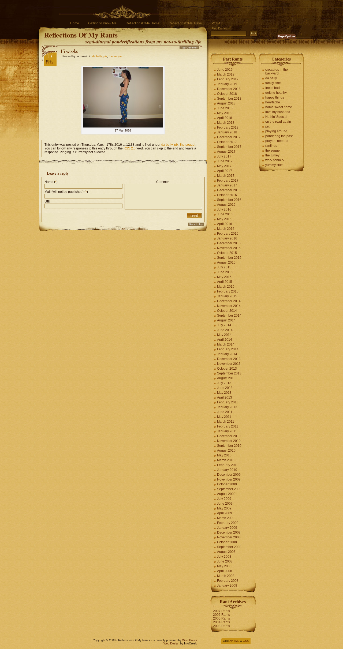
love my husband (277, 112)
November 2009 (229, 479)
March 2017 (225, 176)
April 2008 (224, 571)
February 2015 (227, 291)
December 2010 (229, 436)
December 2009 (229, 475)
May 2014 (224, 335)
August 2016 (226, 205)
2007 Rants (221, 611)
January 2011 (227, 431)
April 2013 (224, 397)
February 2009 (227, 523)
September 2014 (229, 315)
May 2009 (224, 508)
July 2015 (224, 267)
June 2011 (224, 412)
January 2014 (227, 354)
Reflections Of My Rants (81, 35)
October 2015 (227, 253)
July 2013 (224, 383)
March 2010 (225, 460)
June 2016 (225, 214)
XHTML (234, 640)
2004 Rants (221, 622)
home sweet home (278, 107)
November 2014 (229, 306)
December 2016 (229, 190)
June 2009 (225, 503)
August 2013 (226, 378)
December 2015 (229, 243)
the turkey (272, 155)
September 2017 (229, 147)
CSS (246, 640)
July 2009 (224, 499)
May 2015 (224, 277)
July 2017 (224, 156)
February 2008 (227, 581)
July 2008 (224, 556)
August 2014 (226, 320)
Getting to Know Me (102, 23)
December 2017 (229, 137)
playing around (276, 131)
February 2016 (227, 233)
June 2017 (225, 161)
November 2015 (229, 248)
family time (273, 83)
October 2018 (227, 94)
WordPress (189, 640)
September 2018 (229, 98)
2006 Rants (221, 615)
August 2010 (226, 450)
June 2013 (225, 388)
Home (74, 23)
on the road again (278, 121)
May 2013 (224, 393)
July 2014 (224, 325)
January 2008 (227, 585)
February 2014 (227, 349)
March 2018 (225, 123)
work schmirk (274, 160)
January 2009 (227, 528)
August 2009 (226, 494)
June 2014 (225, 330)
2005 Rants (221, 618)
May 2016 (224, 219)
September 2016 (229, 200)
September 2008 (229, 547)
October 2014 (227, 311)
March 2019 (225, 74)
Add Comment (189, 47)
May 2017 (224, 166)
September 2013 (229, 373)
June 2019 (225, 70)
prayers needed (276, 141)
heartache (272, 102)
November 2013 (229, 364)
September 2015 (229, 258)
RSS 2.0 (130, 148)
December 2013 (229, 359)
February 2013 (227, 402)
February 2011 (227, 426)
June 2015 (225, 272)
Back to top (196, 224)
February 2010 (227, 465)
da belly (97, 56)
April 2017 (224, 171)
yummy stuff (273, 165)
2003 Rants (221, 626)
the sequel (115, 56)
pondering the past (279, 136)
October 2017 (227, 142)
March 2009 (225, 518)
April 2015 (224, 282)
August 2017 (226, 151)
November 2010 (229, 441)
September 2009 (229, 489)
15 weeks (69, 51)
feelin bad (272, 88)
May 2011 (224, 417)
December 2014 (229, 301)
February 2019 (227, 79)
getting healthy (276, 93)
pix (105, 56)
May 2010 (224, 455)
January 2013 (227, 407)
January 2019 (227, 84)
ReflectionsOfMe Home (142, 23)
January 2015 (227, 296)
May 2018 (224, 113)
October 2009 (227, 484)
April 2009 (224, 513)
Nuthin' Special (276, 117)
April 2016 (224, 224)
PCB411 (218, 23)
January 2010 (227, 470)
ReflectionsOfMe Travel (186, 23)
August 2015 (226, 262)
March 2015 (225, 286)
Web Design (171, 643)
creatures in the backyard (276, 71)
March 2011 (225, 421)
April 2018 (224, 118)
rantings (271, 146)
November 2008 (229, 537)
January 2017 (227, 185)
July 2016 (224, 209)
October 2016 (227, 195)
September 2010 (229, 446)
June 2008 (225, 561)
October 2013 (227, 368)
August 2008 (226, 552)
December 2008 (229, 532)
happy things (274, 97)
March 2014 (225, 344)
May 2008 (224, 566)
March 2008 (225, 576)
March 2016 (225, 229)
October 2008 (227, 542)
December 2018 (229, 89)
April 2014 (224, 340)
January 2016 (227, 238)
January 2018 (227, 132)
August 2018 (226, 103)
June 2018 (225, 108)
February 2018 (227, 127)
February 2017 (227, 180)
